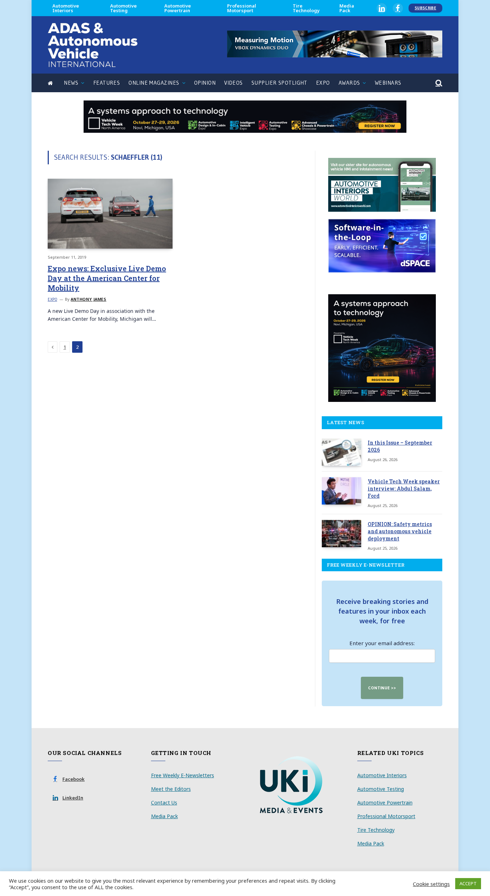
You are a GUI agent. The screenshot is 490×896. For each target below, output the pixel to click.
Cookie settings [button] (431, 884)
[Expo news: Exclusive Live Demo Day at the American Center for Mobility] (110, 214)
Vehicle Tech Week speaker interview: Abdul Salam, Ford (404, 488)
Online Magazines (153, 82)
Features (106, 82)
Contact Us (164, 802)
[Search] (438, 83)
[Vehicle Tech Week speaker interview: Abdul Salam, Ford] (341, 491)
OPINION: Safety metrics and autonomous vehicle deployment (400, 531)
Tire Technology (306, 8)
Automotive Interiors (65, 8)
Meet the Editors (171, 788)
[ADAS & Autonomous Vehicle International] (92, 45)
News (71, 82)
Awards (349, 82)
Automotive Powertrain (177, 8)
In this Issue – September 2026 (400, 446)
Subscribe (425, 7)
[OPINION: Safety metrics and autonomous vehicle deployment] (341, 533)
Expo (323, 82)
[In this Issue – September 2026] (341, 452)
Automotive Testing (123, 8)
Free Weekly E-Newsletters (182, 775)
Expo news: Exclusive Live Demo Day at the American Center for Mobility (107, 278)
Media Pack (346, 8)
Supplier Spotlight (279, 82)
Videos (233, 82)
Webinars (388, 82)
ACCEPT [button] (468, 883)
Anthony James (88, 299)
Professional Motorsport (241, 8)
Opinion (205, 82)
